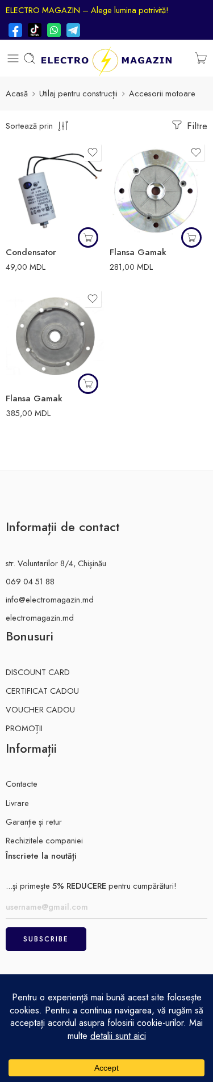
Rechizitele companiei (44, 840)
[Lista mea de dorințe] (92, 152)
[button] (88, 237)
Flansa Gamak (138, 252)
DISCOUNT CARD (38, 672)
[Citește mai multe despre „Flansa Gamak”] (191, 237)
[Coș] (200, 58)
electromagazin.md (40, 617)
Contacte (21, 784)
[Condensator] (55, 190)
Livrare (17, 803)
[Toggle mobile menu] (13, 58)
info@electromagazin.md (50, 599)
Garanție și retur (34, 822)
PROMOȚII (24, 728)
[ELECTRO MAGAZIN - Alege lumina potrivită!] (106, 58)
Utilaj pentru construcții (78, 93)
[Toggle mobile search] (29, 58)
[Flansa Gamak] (159, 190)
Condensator (31, 252)
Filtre (195, 126)
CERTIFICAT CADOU (42, 691)
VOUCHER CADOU (40, 709)
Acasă (17, 93)
